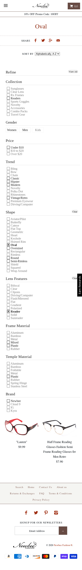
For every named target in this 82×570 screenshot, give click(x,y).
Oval (13, 245)
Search (19, 487)
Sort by (28, 53)
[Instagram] (56, 512)
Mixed (14, 342)
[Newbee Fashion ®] (41, 6)
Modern (15, 185)
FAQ (41, 493)
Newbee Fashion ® (63, 545)
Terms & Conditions (60, 493)
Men (25, 130)
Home (31, 487)
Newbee (15, 401)
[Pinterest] (46, 512)
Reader (15, 311)
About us (62, 487)
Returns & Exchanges (22, 493)
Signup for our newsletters (41, 522)
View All (73, 71)
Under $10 (17, 147)
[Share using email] (58, 41)
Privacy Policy (41, 499)
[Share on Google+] (51, 41)
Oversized (16, 248)
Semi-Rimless (18, 261)
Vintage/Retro (18, 197)
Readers (15, 98)
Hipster (14, 181)
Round (14, 258)
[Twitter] (36, 512)
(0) (75, 6)
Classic (14, 178)
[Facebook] (26, 512)
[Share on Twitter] (44, 41)
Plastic (14, 345)
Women (11, 130)
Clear (74, 211)
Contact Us (45, 487)
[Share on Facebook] (36, 41)
